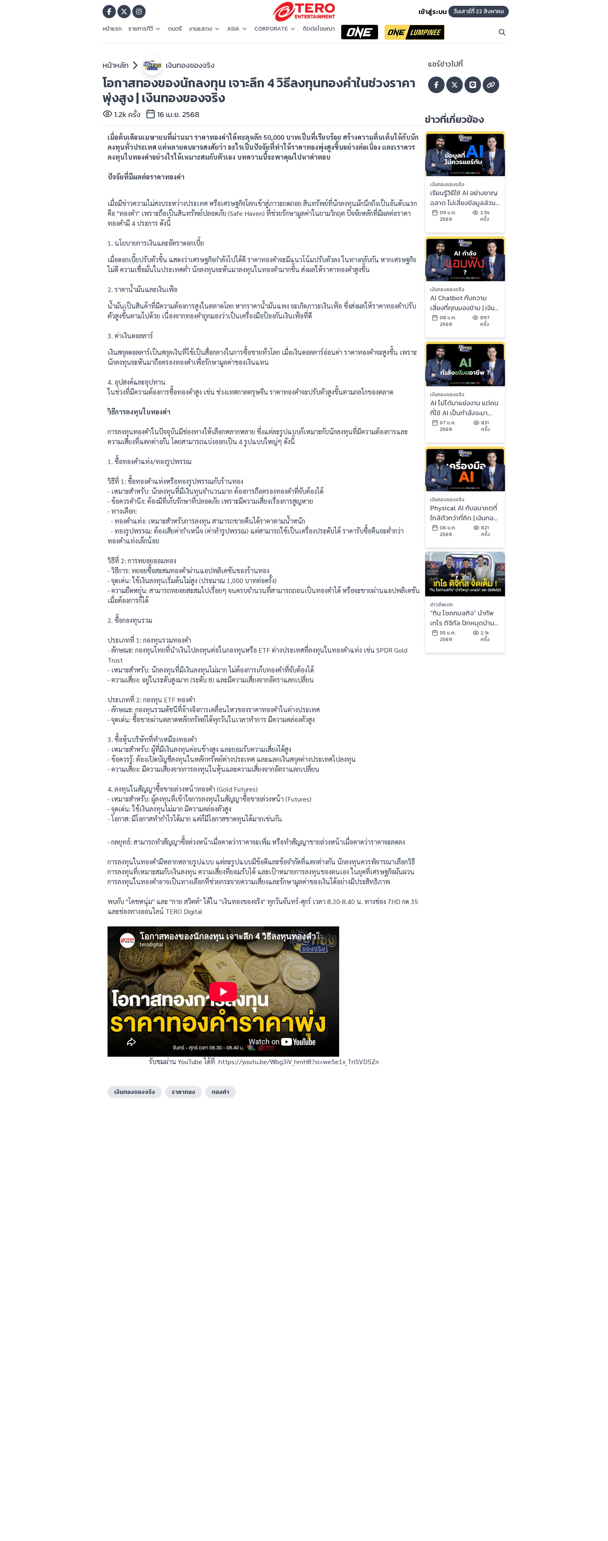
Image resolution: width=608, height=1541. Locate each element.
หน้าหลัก (116, 65)
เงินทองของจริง (190, 65)
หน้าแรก (112, 29)
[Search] (502, 32)
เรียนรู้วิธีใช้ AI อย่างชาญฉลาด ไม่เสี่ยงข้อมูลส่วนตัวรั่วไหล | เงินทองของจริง (464, 198)
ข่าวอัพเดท (441, 604)
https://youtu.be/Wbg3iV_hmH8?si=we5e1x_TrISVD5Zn (298, 1061)
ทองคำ (220, 1092)
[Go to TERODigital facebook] (109, 11)
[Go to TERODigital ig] (139, 11)
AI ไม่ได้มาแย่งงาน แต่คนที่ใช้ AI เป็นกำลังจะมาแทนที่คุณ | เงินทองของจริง (464, 408)
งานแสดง (200, 29)
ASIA (233, 29)
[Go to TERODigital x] (124, 11)
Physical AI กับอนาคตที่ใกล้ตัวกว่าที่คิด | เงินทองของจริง (463, 513)
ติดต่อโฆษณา (319, 29)
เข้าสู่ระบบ (433, 12)
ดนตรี (175, 29)
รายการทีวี (140, 29)
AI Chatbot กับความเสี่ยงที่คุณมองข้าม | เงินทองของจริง (462, 303)
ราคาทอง (183, 1092)
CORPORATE (271, 29)
